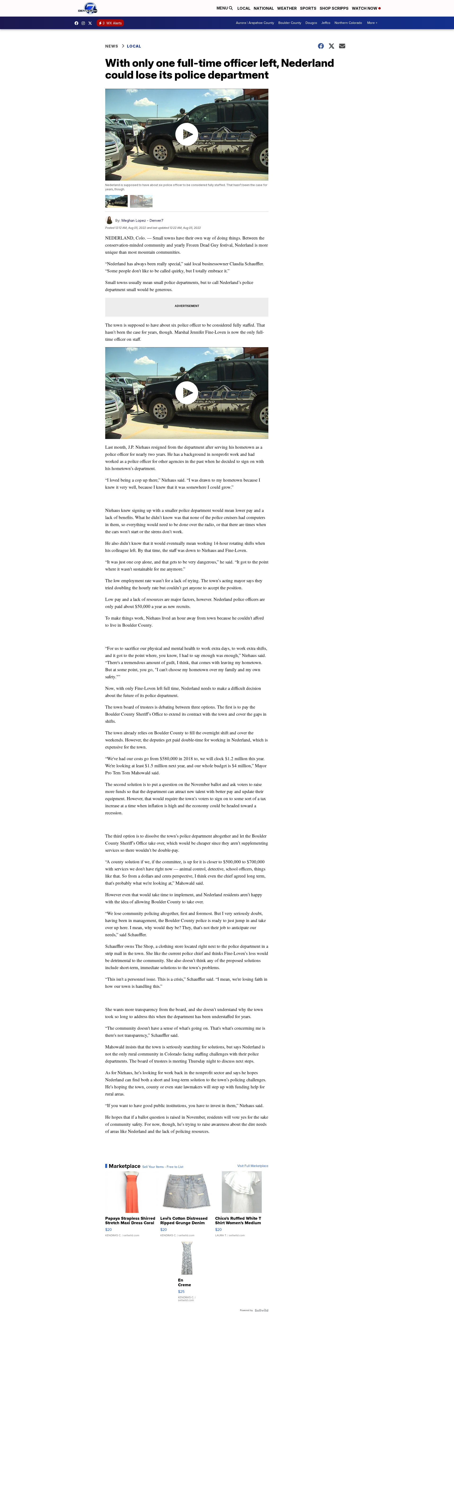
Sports (308, 8)
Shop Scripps (334, 8)
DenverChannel (91, 23)
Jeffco (325, 22)
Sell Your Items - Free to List (162, 1167)
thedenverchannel (84, 23)
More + (372, 22)
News (111, 46)
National (264, 8)
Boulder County (289, 22)
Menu (223, 8)
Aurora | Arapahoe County (255, 22)
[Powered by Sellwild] (261, 1310)
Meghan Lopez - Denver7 (142, 220)
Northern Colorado (348, 22)
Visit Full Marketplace (252, 1166)
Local (243, 8)
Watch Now (365, 8)
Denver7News (77, 23)
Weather (287, 8)
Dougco (311, 22)
